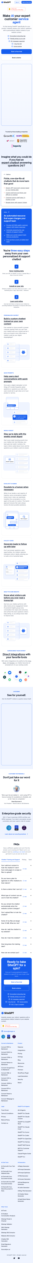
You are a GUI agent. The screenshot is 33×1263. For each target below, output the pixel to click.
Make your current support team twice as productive (16, 236)
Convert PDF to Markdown (6, 1048)
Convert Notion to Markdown (6, 1063)
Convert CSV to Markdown (6, 1079)
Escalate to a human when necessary (16, 488)
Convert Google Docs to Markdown (8, 1068)
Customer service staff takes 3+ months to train (15, 198)
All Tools (3, 1210)
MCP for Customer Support (23, 1149)
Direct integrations (14, 654)
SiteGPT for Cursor (23, 1132)
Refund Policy (5, 1120)
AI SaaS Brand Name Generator (24, 1200)
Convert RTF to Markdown (6, 1089)
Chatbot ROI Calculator (5, 1240)
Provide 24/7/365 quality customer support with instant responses (17, 226)
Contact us (4, 1123)
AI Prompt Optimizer (24, 1172)
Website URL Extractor (8, 1236)
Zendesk (12, 663)
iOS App (20, 1057)
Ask (26, 868)
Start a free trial (26, 2)
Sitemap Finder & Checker (6, 1220)
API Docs (20, 1066)
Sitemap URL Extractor (8, 1232)
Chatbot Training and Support (10, 859)
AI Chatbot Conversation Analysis (8, 1215)
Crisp (29, 661)
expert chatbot (10, 162)
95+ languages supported (18, 41)
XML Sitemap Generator (5, 1228)
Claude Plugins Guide (24, 1153)
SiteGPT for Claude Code (23, 1128)
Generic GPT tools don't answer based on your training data (17, 189)
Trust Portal (4, 1110)
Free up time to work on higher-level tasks (17, 240)
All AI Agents (22, 1110)
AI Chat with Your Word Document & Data (6, 1189)
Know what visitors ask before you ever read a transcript (15, 598)
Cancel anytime (18, 46)
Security (20, 1079)
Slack (4, 663)
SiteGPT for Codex (23, 1135)
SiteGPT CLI (21, 1157)
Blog (19, 1060)
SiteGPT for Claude (23, 1113)
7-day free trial (18, 43)
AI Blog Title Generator (24, 1191)
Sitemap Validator (6, 1224)
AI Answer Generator (24, 1179)
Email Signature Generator (6, 1245)
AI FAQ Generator (23, 1176)
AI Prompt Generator (24, 1169)
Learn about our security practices (15, 834)
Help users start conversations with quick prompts (16, 379)
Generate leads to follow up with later (15, 545)
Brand (19, 1082)
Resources (21, 1063)
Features (20, 1047)
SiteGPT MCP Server (24, 1145)
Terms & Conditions (7, 1113)
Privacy (3, 1116)
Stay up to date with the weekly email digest (15, 435)
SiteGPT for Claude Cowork (23, 1117)
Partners (20, 1069)
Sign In (17, 2)
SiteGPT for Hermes (24, 1142)
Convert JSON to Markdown (6, 1084)
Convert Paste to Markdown (6, 1094)
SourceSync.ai (5, 1249)
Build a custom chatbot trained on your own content (15, 321)
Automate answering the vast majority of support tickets (15, 231)
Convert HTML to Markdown (6, 1058)
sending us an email (19, 852)
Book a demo (16, 58)
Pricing (24, 859)
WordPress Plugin (23, 1073)
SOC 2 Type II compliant (17, 1004)
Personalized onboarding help (17, 36)
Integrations (21, 1050)
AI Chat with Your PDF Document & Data (8, 1182)
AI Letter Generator (23, 1187)
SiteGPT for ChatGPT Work (24, 1123)
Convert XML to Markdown (6, 1074)
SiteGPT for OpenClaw (24, 1138)
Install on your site (16, 286)
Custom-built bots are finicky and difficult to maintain (16, 193)
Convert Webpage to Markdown (7, 1100)
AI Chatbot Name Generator (23, 1195)
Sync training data (16, 271)
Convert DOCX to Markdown (6, 1053)
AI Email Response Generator (23, 1183)
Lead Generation (23, 1076)
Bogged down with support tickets (16, 202)
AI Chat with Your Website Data (6, 1172)
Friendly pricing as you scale (17, 38)
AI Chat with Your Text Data (8, 1167)
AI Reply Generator (23, 1166)
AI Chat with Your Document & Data (6, 1177)
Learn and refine (16, 301)
